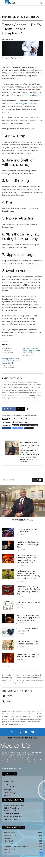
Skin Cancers (28, 428)
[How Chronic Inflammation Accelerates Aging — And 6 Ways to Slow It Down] (8, 618)
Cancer (34, 419)
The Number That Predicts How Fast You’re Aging (27, 655)
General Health (17, 428)
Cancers (23, 425)
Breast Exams (25, 419)
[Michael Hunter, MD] (12, 452)
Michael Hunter (17, 422)
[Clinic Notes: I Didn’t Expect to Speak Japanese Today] (8, 645)
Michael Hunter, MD (28, 442)
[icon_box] (7, 695)
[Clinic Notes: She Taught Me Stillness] (8, 605)
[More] (27, 409)
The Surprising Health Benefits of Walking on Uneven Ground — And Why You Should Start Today (28, 574)
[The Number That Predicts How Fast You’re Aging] (8, 658)
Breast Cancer (7, 348)
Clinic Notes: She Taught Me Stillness (28, 603)
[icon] (12, 733)
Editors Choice (32, 425)
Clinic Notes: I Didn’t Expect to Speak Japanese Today (28, 642)
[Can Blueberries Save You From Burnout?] (8, 632)
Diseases (15, 425)
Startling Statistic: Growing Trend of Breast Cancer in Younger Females (11, 361)
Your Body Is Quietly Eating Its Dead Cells (27, 530)
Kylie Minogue (33, 95)
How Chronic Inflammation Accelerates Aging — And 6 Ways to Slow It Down (28, 617)
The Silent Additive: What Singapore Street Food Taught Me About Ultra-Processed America (27, 559)
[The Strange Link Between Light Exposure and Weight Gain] (8, 545)
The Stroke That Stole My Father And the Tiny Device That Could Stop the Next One (28, 590)
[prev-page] (3, 666)
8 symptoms (28, 129)
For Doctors (6, 428)
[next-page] (7, 666)
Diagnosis (6, 422)
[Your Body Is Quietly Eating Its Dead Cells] (8, 532)
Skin (26, 422)
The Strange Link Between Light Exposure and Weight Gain (27, 544)
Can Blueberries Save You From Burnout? (27, 629)
